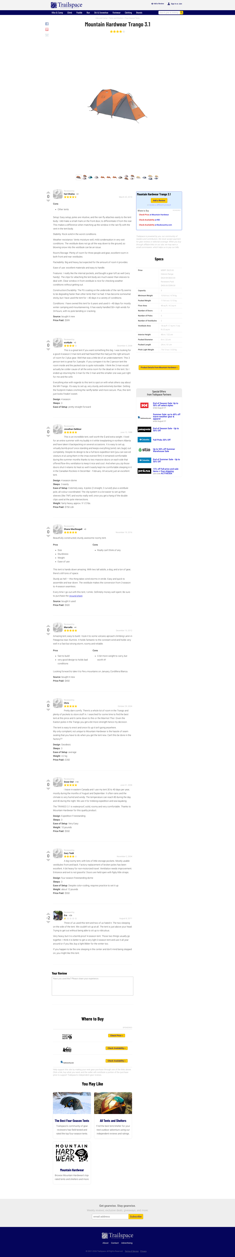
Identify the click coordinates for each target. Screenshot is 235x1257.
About (105, 1243)
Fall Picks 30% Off (162, 440)
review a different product (160, 205)
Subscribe (136, 1216)
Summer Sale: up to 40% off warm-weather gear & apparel (166, 416)
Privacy (143, 1251)
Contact (115, 1243)
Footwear (116, 12)
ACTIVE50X (166, 473)
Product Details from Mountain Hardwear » (159, 367)
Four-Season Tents (132, 18)
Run (88, 12)
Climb (69, 12)
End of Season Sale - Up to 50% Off (166, 429)
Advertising (126, 1243)
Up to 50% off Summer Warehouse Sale (164, 450)
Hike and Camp (101, 18)
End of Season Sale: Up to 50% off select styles (165, 404)
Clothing (128, 12)
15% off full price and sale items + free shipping (165, 470)
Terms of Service (132, 1251)
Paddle (79, 12)
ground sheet (75, 595)
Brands (139, 12)
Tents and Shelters (116, 18)
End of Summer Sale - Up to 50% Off (166, 460)
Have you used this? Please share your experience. (76, 978)
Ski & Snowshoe (101, 12)
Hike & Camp (57, 12)
